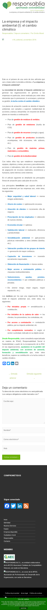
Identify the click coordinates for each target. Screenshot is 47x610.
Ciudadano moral (10, 535)
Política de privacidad (12, 593)
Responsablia (7, 33)
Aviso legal (24, 593)
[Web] (23, 449)
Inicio (5, 519)
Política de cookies (36, 593)
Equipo (6, 529)
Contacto (7, 541)
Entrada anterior (13, 374)
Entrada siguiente (34, 374)
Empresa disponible (10, 532)
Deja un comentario (21, 33)
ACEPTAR (23, 608)
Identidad (7, 523)
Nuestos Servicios (10, 526)
